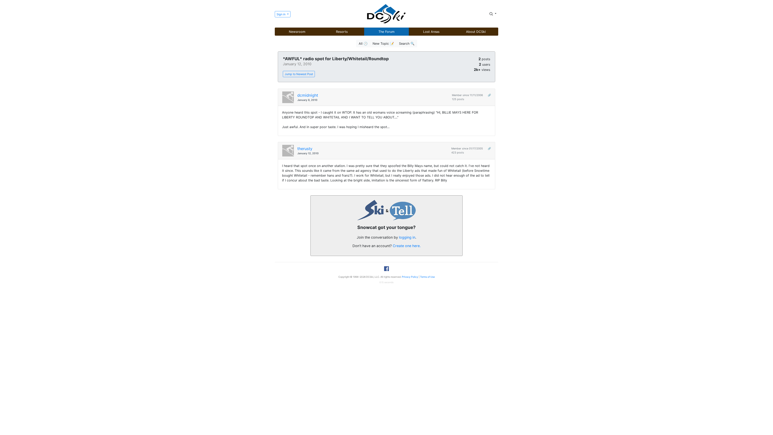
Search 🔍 (406, 43)
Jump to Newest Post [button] (299, 74)
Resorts (342, 32)
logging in (407, 237)
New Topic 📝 (383, 43)
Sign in (281, 14)
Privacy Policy (410, 276)
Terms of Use (427, 276)
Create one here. (407, 246)
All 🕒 (363, 43)
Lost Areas (431, 32)
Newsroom (297, 32)
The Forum (386, 32)
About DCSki (476, 32)
